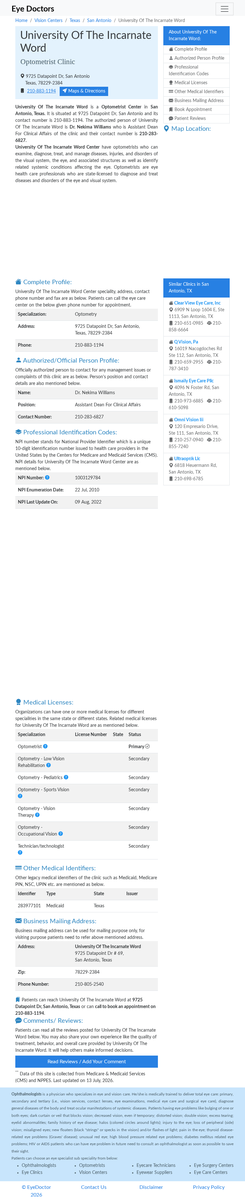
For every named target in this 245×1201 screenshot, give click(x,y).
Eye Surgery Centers (214, 1165)
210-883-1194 (41, 91)
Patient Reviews (189, 118)
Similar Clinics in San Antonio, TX (189, 287)
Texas (75, 20)
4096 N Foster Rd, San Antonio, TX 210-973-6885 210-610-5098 (195, 394)
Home (21, 20)
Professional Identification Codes (189, 70)
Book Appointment (192, 109)
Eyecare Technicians (156, 1165)
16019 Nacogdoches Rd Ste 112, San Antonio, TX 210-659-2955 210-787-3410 (195, 355)
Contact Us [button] (94, 1187)
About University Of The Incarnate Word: (193, 35)
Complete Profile (190, 49)
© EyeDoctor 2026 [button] (36, 1191)
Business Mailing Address (198, 101)
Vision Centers (48, 20)
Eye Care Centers (210, 1172)
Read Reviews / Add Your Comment (87, 1061)
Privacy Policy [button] (209, 1187)
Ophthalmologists (39, 1165)
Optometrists (92, 1165)
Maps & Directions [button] (86, 91)
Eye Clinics (32, 1172)
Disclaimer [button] (151, 1187)
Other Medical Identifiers (198, 92)
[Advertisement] (86, 230)
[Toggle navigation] (225, 9)
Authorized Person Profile (198, 58)
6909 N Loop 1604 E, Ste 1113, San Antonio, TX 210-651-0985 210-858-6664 (196, 316)
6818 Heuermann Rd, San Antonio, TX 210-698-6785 (193, 469)
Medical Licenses (190, 83)
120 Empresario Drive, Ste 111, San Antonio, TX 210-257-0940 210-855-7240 (195, 433)
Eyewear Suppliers (154, 1172)
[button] (47, 478)
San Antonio (99, 20)
